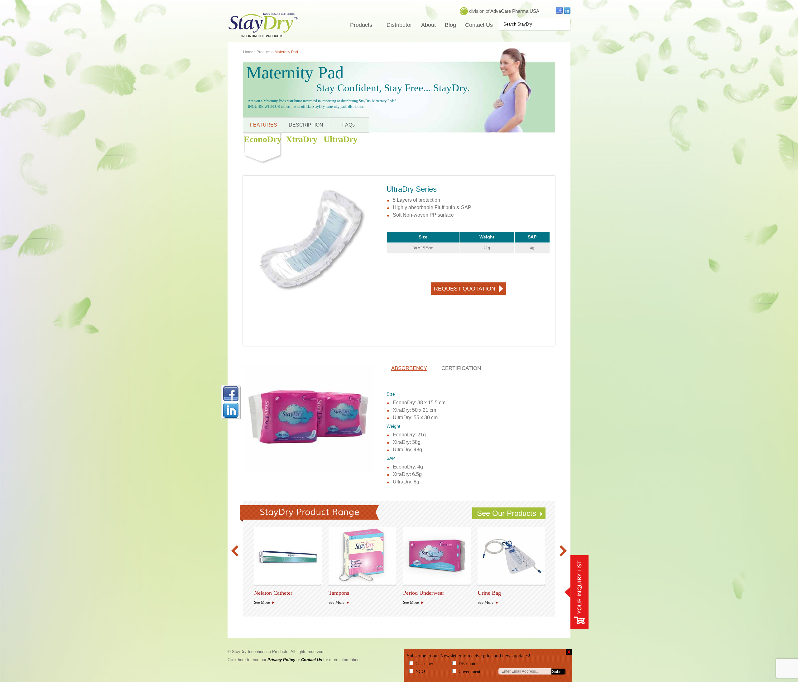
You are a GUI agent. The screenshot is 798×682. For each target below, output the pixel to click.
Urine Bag (488, 593)
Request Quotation (464, 289)
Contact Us (479, 25)
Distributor (399, 25)
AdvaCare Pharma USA (514, 11)
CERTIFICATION (461, 368)
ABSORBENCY (409, 368)
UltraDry (341, 139)
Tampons (339, 593)
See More (262, 602)
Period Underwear (413, 593)
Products (361, 25)
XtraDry (301, 139)
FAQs (348, 124)
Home (248, 52)
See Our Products (506, 513)
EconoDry (262, 139)
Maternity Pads (383, 101)
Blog (450, 25)
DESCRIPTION (306, 124)
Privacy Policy (281, 659)
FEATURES (263, 124)
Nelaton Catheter (264, 593)
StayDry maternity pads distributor (337, 106)
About (428, 25)
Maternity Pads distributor (282, 101)
